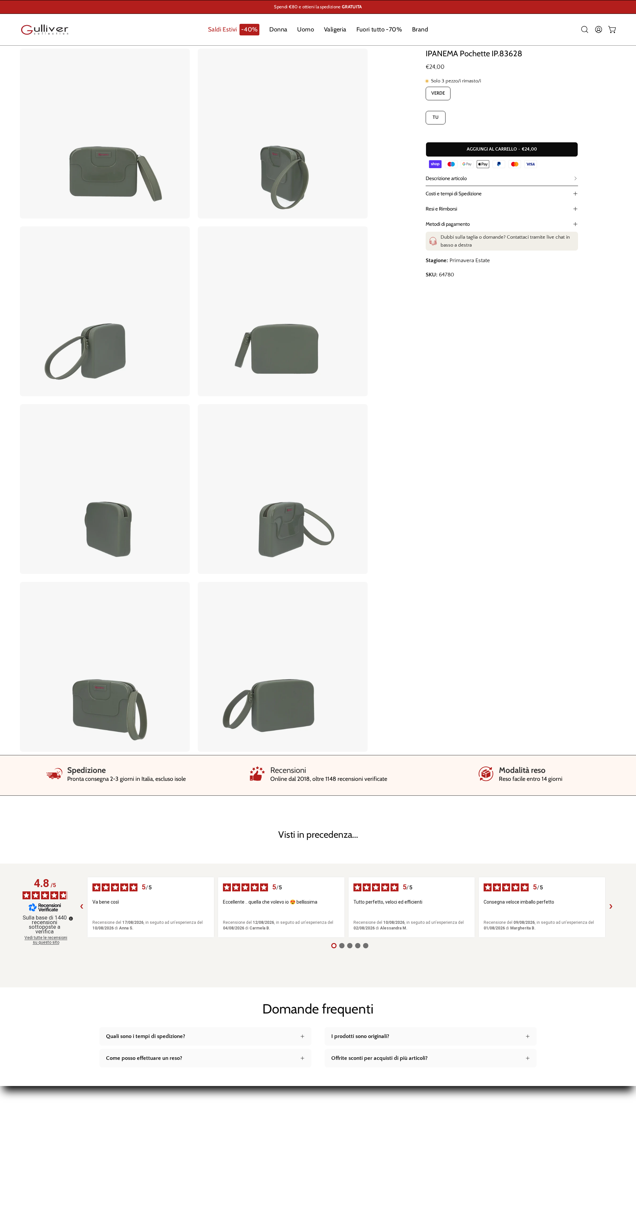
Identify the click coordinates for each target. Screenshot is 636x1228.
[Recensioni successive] (610, 907)
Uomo (27, 1138)
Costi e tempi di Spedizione (454, 193)
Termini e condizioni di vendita (260, 1149)
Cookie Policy (239, 1172)
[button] (233, 29)
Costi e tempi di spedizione (256, 1115)
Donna (28, 1126)
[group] (318, 7)
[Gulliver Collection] (45, 29)
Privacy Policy (240, 1160)
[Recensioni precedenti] (81, 907)
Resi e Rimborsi (441, 209)
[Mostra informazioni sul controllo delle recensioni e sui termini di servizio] (71, 918)
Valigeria (30, 1149)
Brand (27, 1172)
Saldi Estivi (33, 1115)
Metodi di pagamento (448, 224)
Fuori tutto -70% (39, 1160)
